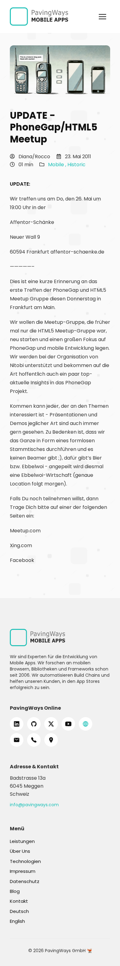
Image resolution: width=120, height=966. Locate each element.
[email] (16, 740)
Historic (76, 164)
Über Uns (20, 851)
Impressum (22, 871)
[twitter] (51, 724)
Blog (15, 891)
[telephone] (34, 740)
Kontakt (19, 901)
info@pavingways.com (34, 805)
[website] (85, 724)
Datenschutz (24, 881)
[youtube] (68, 724)
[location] (51, 740)
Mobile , (57, 164)
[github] (34, 724)
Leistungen (22, 841)
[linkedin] (16, 724)
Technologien (25, 861)
